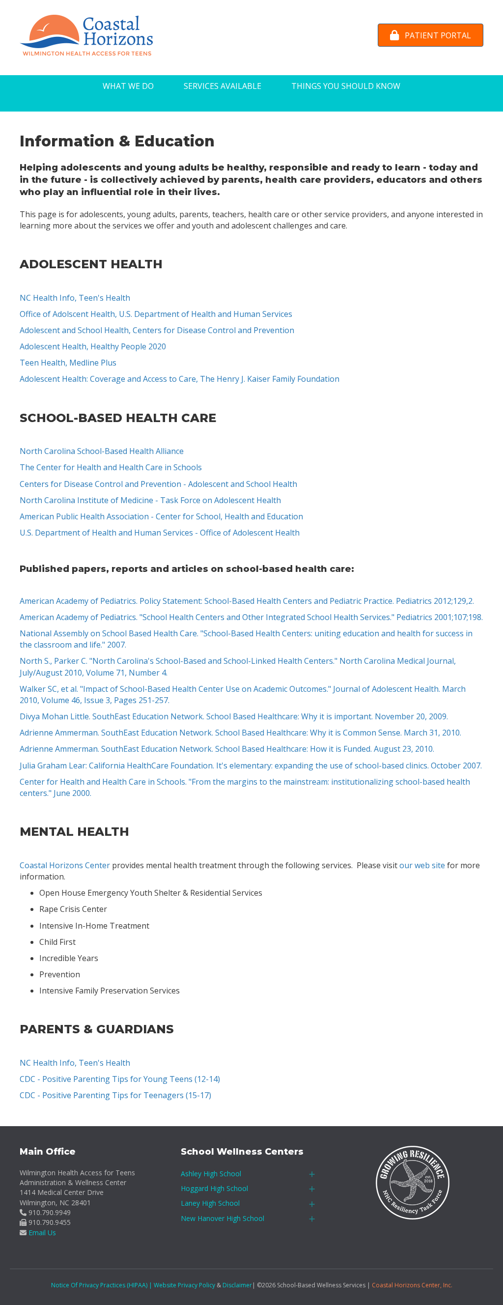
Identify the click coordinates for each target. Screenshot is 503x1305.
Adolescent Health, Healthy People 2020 (93, 346)
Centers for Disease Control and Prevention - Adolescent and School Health (158, 484)
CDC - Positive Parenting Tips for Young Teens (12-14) (120, 1079)
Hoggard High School (214, 1188)
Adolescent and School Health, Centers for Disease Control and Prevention (157, 330)
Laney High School (210, 1203)
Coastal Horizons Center (65, 865)
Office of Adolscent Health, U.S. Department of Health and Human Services (156, 314)
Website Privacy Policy (184, 1285)
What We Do (128, 86)
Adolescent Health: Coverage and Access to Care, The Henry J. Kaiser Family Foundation (179, 378)
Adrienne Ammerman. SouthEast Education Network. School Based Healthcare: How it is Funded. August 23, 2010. (227, 748)
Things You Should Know (345, 86)
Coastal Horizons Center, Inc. (412, 1285)
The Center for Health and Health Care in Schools (111, 467)
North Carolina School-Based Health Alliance (102, 451)
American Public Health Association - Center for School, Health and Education (161, 516)
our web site (422, 865)
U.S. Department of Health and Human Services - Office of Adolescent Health (160, 532)
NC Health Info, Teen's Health (75, 297)
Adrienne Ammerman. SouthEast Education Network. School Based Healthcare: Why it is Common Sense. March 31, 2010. (240, 732)
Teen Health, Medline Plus (68, 362)
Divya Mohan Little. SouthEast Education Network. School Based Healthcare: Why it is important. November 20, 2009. (234, 716)
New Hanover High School (222, 1218)
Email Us (42, 1232)
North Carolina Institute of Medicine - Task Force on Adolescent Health (150, 500)
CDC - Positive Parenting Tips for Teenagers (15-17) (115, 1095)
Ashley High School (211, 1173)
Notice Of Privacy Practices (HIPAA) (99, 1285)
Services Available (222, 86)
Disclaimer (237, 1285)
